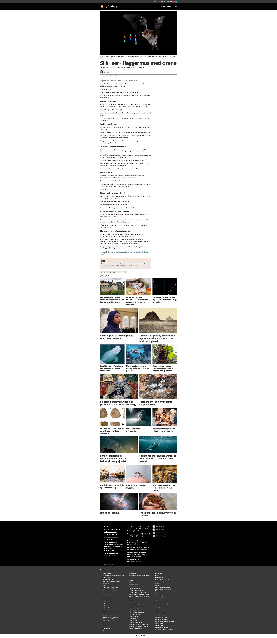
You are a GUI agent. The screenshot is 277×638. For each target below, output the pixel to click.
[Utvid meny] (176, 6)
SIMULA (157, 583)
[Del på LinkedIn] (106, 276)
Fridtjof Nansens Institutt (109, 594)
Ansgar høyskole (107, 573)
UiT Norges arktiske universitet (162, 607)
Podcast (169, 6)
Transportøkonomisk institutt (162, 605)
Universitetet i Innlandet (161, 613)
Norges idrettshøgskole (134, 614)
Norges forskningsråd (134, 610)
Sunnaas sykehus (159, 598)
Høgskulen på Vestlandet (108, 607)
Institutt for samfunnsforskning (110, 611)
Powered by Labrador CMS (138, 635)
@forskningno (160, 526)
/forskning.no (160, 529)
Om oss (163, 6)
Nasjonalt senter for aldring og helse (137, 590)
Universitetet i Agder (160, 609)
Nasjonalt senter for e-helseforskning (138, 592)
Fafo (104, 585)
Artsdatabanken (106, 577)
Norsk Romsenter (133, 620)
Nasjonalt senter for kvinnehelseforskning (139, 594)
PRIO (156, 575)
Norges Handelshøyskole (135, 608)
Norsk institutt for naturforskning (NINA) (138, 624)
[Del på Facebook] (101, 276)
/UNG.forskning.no (161, 532)
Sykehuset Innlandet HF (160, 600)
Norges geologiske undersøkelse (136, 612)
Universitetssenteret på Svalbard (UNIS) (164, 621)
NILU (104, 630)
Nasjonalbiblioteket (133, 584)
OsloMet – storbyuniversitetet (136, 628)
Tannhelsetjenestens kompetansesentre (164, 603)
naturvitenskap (106, 272)
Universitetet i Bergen (160, 611)
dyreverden (116, 272)
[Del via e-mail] (109, 276)
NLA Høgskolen (132, 573)
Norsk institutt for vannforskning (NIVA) (138, 626)
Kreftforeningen (107, 615)
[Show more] (125, 269)
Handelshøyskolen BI (108, 596)
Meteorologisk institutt (108, 620)
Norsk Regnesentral (133, 618)
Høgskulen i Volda (107, 605)
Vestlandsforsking (159, 623)
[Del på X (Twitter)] (104, 276)
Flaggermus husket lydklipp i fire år (123, 208)
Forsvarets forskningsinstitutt (110, 590)
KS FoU (104, 613)
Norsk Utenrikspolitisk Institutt (136, 622)
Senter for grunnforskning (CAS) (163, 587)
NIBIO (104, 624)
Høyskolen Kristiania (108, 609)
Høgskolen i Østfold (107, 603)
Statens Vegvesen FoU (160, 594)
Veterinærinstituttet (159, 625)
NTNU (130, 582)
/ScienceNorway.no (161, 536)
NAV (104, 622)
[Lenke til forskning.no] (129, 6)
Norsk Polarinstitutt (133, 616)
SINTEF (157, 585)
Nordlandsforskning (134, 604)
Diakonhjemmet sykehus (109, 579)
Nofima (131, 600)
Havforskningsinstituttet (109, 598)
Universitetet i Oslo (159, 615)
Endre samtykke (108, 564)
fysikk (124, 272)
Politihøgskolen (159, 573)
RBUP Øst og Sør (159, 577)
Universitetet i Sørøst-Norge (161, 619)
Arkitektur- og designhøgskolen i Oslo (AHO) (113, 575)
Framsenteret (106, 592)
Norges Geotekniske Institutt (136, 606)
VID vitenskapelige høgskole (162, 627)
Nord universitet (133, 602)
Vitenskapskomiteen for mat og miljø (164, 629)
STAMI (156, 592)
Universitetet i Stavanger (161, 617)
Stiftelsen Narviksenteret (161, 596)
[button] (171, 2)
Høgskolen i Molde (107, 600)
